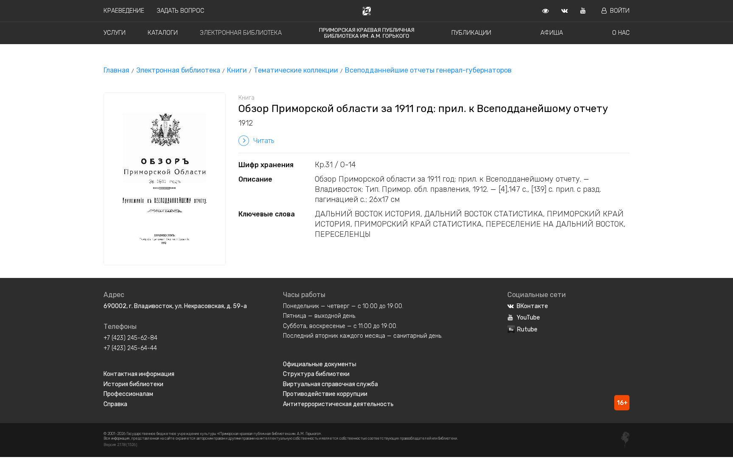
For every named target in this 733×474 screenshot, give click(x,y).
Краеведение (124, 10)
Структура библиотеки (316, 374)
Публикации (471, 32)
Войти (619, 10)
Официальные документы (319, 364)
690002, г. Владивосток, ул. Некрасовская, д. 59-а (175, 306)
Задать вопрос (180, 10)
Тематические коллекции (296, 70)
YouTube (528, 317)
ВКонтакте (532, 306)
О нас (620, 32)
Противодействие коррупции (325, 394)
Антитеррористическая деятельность (338, 404)
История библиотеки (133, 384)
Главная (116, 70)
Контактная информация (139, 374)
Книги (237, 70)
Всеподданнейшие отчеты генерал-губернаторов (428, 70)
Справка (115, 404)
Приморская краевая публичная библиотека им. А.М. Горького (366, 33)
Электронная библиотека (241, 32)
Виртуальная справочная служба (330, 384)
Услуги (115, 32)
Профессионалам (128, 394)
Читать (263, 141)
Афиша (551, 32)
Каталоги (163, 32)
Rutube (527, 329)
